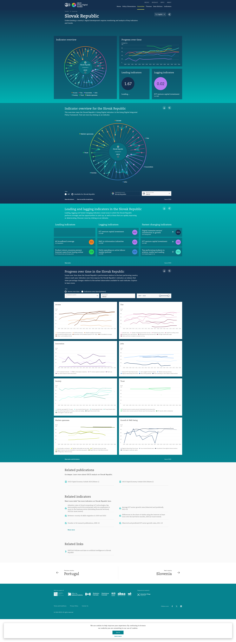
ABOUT (169, 2)
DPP (162, 2)
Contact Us (85, 606)
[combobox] (118, 296)
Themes (149, 6)
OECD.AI (154, 2)
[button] (118, 296)
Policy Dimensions (129, 6)
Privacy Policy (74, 606)
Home (119, 6)
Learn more (118, 636)
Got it (118, 632)
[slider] (160, 296)
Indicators (167, 6)
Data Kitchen (158, 6)
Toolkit (67, 11)
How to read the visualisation (85, 199)
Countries (140, 6)
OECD (146, 2)
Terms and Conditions (60, 606)
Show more (71, 530)
